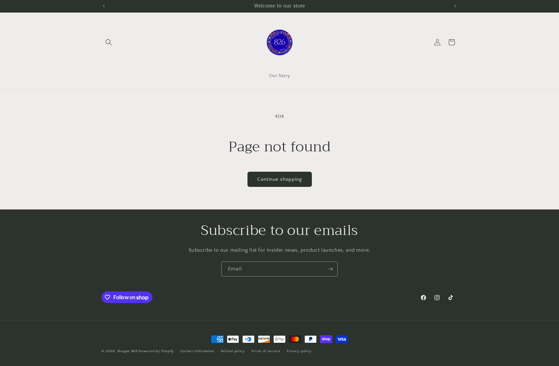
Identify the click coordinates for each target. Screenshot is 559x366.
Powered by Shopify (156, 351)
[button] (109, 42)
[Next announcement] (455, 6)
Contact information (197, 351)
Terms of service (265, 351)
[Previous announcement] (104, 6)
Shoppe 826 (127, 351)
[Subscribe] (330, 269)
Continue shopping (279, 179)
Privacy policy (299, 351)
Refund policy (233, 351)
